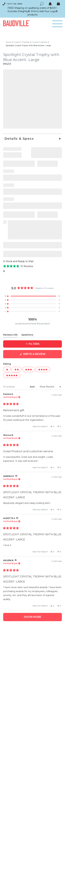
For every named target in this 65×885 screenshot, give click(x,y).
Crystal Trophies (39, 42)
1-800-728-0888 (14, 4)
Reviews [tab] (10, 335)
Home (8, 42)
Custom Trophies (22, 42)
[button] (18, 266)
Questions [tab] (27, 335)
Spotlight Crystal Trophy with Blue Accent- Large (28, 45)
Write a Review (40, 355)
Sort (32, 386)
